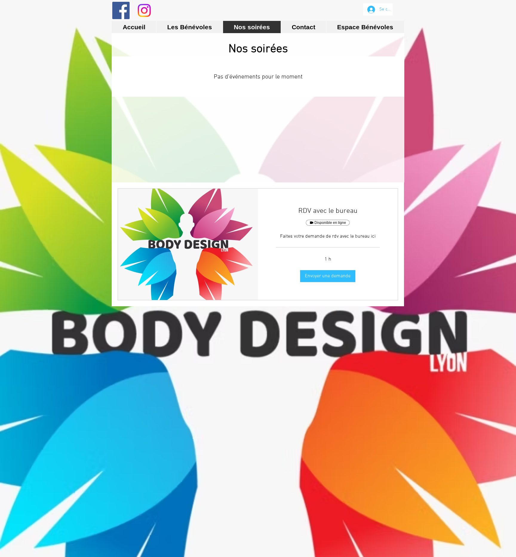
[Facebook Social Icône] (121, 10)
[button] (327, 276)
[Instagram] (144, 10)
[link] (328, 211)
